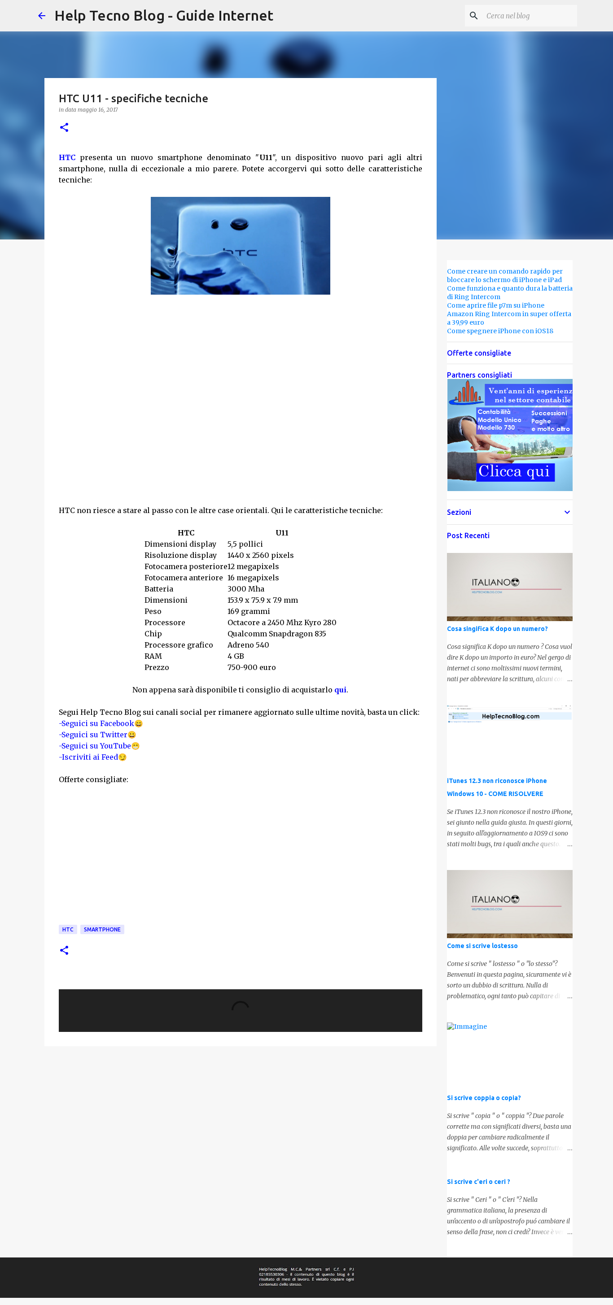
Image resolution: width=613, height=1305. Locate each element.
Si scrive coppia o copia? (484, 1097)
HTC (67, 157)
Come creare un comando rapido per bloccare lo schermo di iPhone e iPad (505, 275)
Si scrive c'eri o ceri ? (478, 1181)
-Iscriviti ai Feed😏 (93, 757)
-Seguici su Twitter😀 (97, 734)
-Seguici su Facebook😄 (101, 723)
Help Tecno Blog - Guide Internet (163, 15)
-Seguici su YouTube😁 (99, 745)
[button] (64, 128)
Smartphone (102, 929)
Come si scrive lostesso (482, 945)
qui (340, 689)
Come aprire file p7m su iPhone (495, 305)
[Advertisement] (240, 439)
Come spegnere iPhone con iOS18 (500, 331)
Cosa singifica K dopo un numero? (497, 628)
